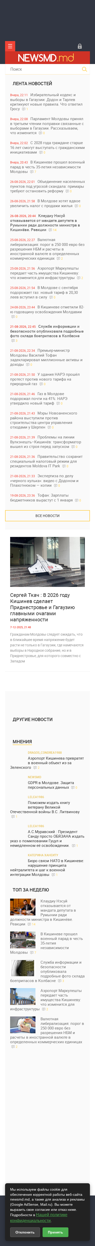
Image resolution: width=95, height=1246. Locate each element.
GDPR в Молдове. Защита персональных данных (52, 785)
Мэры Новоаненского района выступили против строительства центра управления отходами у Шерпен (43, 420)
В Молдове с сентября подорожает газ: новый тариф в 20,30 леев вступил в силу (44, 292)
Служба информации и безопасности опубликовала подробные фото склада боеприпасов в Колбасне (47, 333)
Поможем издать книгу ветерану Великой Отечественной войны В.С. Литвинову (45, 809)
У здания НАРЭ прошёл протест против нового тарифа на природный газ (45, 379)
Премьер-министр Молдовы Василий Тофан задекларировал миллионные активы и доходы (46, 357)
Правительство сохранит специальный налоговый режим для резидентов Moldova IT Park (46, 461)
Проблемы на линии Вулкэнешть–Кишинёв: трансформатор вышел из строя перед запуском (45, 441)
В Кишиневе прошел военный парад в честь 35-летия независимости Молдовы (47, 166)
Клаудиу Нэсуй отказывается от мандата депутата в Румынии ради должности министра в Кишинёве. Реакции (45, 222)
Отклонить (25, 1232)
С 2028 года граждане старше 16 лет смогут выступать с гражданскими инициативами (47, 147)
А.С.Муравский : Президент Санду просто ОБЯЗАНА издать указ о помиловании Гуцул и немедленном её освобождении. (47, 838)
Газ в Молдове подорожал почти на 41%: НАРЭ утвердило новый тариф (38, 398)
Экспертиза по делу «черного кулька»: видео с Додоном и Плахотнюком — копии (44, 480)
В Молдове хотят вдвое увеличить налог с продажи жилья (45, 203)
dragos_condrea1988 (45, 752)
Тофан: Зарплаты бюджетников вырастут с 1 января (45, 497)
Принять (55, 1232)
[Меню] (10, 46)
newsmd (34, 777)
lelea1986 (36, 797)
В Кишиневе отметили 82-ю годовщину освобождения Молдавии (47, 311)
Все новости (47, 515)
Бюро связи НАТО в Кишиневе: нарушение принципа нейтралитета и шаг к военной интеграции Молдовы (47, 867)
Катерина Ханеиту (43, 855)
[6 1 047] (47, 562)
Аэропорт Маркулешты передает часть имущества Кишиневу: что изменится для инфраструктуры (46, 273)
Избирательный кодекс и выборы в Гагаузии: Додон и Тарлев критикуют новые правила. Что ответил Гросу (46, 101)
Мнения (22, 741)
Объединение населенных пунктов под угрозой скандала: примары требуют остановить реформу (47, 186)
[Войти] (80, 46)
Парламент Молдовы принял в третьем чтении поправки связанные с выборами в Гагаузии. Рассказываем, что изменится (47, 125)
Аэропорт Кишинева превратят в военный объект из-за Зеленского (47, 763)
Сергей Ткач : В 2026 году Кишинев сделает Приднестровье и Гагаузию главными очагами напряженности (42, 607)
